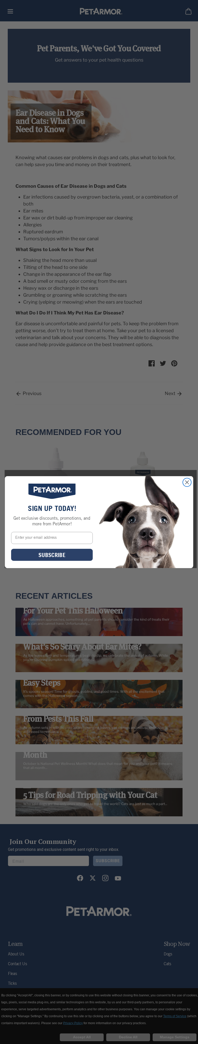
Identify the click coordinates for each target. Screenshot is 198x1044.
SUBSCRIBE (51, 554)
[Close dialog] (187, 482)
